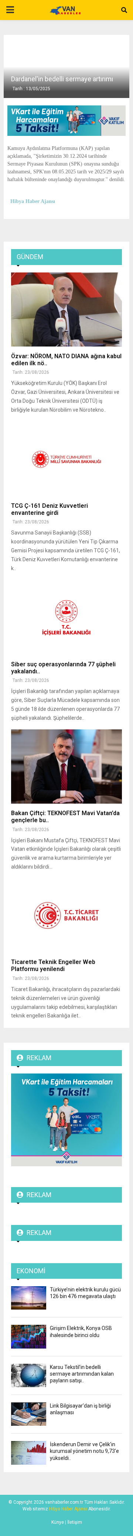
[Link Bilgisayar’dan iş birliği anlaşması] (28, 1414)
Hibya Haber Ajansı (68, 1509)
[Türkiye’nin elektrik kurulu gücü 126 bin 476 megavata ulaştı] (28, 1298)
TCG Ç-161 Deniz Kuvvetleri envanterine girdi (49, 509)
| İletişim (73, 1522)
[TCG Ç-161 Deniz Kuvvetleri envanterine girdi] (66, 459)
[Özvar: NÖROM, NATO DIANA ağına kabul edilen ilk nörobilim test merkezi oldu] (66, 309)
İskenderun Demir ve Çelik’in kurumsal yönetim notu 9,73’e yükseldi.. (84, 1451)
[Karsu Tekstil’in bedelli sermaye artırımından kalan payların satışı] (28, 1375)
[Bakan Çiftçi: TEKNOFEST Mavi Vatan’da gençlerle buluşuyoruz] (66, 766)
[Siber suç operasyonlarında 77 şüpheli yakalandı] (66, 618)
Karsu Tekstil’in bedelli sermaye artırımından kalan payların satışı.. (82, 1373)
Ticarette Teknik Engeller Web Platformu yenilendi (53, 965)
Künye (57, 1522)
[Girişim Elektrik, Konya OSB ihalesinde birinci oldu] (28, 1336)
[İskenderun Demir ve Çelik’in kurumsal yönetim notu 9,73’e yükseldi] (28, 1452)
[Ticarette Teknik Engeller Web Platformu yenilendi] (66, 915)
